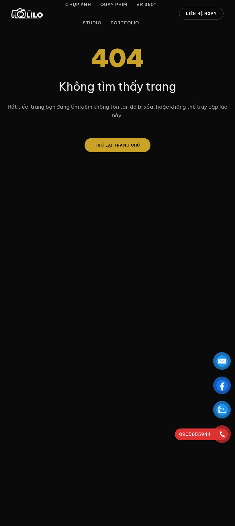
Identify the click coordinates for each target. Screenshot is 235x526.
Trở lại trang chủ (117, 145)
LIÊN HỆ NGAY (201, 13)
